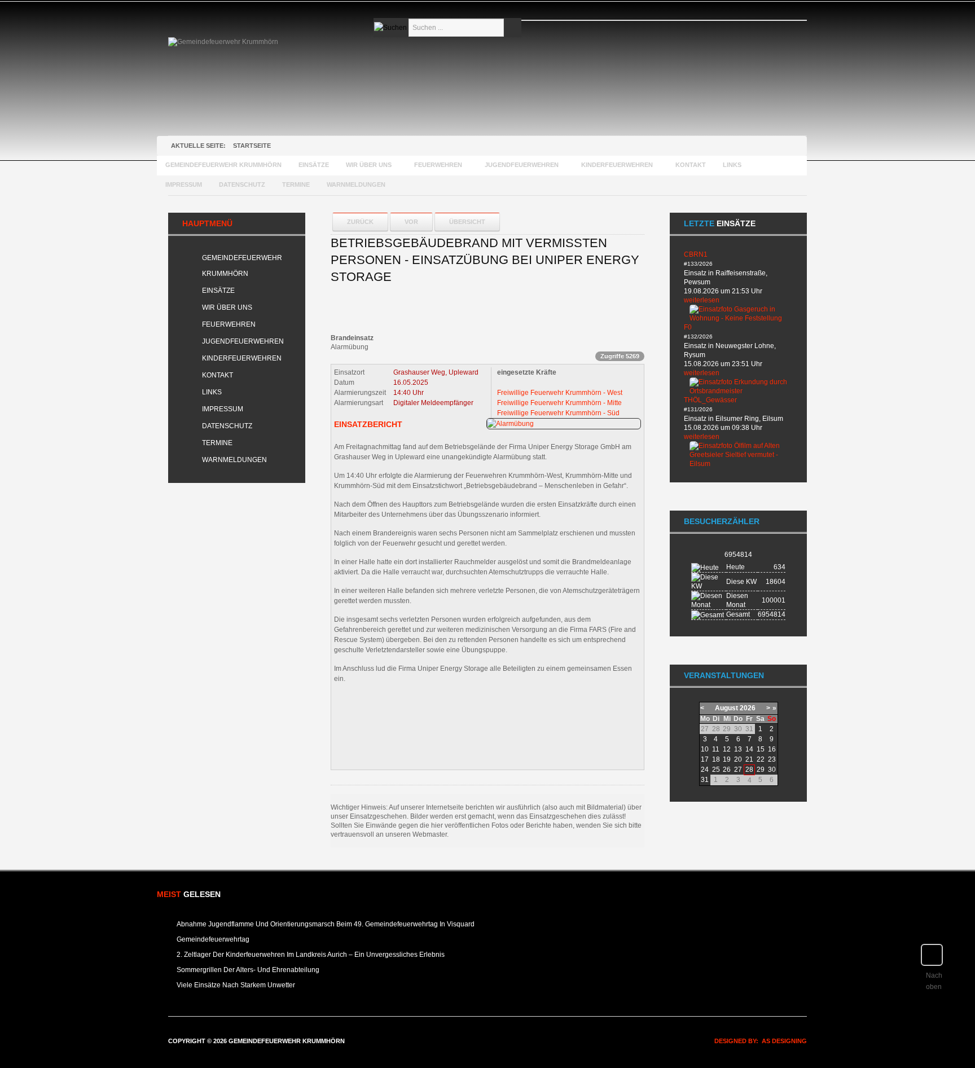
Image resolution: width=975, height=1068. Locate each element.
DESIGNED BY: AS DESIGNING (757, 1041)
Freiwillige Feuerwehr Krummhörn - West (559, 393)
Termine (217, 443)
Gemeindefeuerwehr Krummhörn (242, 266)
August (726, 708)
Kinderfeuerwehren (242, 358)
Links (212, 392)
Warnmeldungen (234, 460)
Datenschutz (227, 426)
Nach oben (934, 981)
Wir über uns (227, 307)
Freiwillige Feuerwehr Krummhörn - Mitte (559, 403)
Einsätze (218, 291)
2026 (748, 708)
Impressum (222, 409)
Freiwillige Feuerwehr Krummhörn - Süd (558, 413)
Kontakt (217, 375)
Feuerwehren (229, 324)
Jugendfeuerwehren (243, 341)
